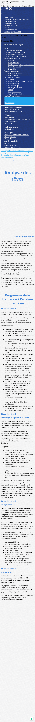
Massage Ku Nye (10, 21)
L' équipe (11, 61)
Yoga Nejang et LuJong (12, 32)
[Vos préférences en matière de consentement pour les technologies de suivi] (32, 718)
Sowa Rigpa (8, 17)
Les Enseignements (15, 73)
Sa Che (6, 28)
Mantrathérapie (10, 23)
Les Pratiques (13, 75)
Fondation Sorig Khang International (21, 65)
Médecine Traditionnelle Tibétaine (16, 19)
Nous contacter (13, 63)
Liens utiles (12, 69)
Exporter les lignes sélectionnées (12, 2)
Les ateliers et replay (15, 54)
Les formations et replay (16, 52)
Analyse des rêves (10, 30)
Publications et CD (14, 67)
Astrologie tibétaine (11, 25)
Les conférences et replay (17, 56)
